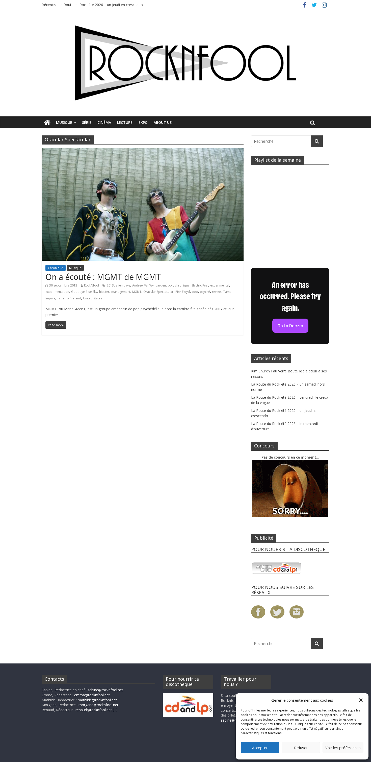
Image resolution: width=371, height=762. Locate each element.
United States (92, 298)
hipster (104, 292)
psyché (205, 292)
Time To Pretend (69, 298)
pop (195, 292)
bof (170, 285)
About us (163, 122)
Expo (143, 122)
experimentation (57, 292)
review (216, 292)
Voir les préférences (343, 747)
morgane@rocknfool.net (98, 704)
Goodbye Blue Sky (84, 292)
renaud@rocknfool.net (93, 709)
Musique (64, 122)
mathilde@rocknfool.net (97, 700)
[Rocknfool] (185, 63)
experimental (219, 285)
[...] (115, 709)
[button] (360, 700)
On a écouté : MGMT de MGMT (103, 276)
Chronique (55, 268)
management (120, 292)
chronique (182, 285)
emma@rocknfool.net (92, 695)
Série (86, 122)
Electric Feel (200, 285)
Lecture (124, 122)
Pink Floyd (182, 292)
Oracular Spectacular (158, 292)
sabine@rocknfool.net (105, 689)
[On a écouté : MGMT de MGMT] (143, 151)
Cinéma (104, 122)
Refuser (301, 747)
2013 (110, 285)
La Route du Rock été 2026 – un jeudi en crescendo (101, 5)
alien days (123, 285)
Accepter (260, 747)
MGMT (136, 292)
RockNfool (91, 285)
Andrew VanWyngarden (149, 285)
